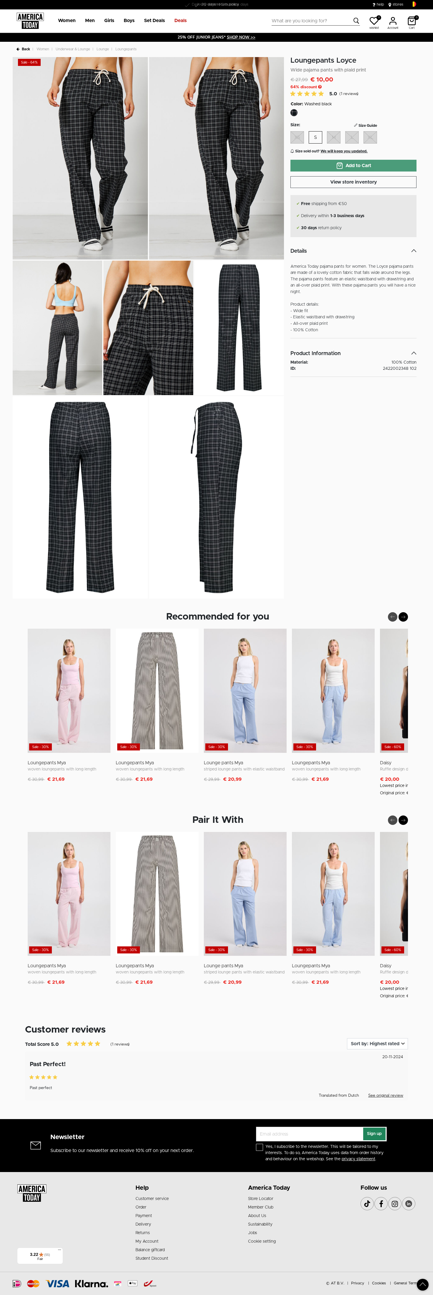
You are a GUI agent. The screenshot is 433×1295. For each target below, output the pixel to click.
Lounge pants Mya (223, 762)
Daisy (385, 762)
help (380, 4)
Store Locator (260, 1199)
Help (142, 1188)
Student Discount (151, 1258)
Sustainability (260, 1224)
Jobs (252, 1233)
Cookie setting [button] (262, 1241)
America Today (269, 1188)
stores (398, 4)
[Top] (423, 1285)
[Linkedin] (408, 1203)
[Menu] (59, 1251)
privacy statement (358, 1159)
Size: (295, 125)
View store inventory (353, 182)
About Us (257, 1216)
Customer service (152, 1199)
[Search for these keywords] (356, 20)
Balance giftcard (150, 1250)
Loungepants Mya (47, 762)
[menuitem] (64, 21)
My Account (146, 1241)
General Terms (406, 1283)
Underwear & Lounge (73, 49)
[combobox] (316, 21)
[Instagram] (394, 1203)
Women (43, 49)
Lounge (103, 49)
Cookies (379, 1283)
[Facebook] (381, 1203)
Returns (142, 1233)
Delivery (143, 1224)
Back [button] (26, 49)
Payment (143, 1216)
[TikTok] (367, 1203)
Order (140, 1207)
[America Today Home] (30, 21)
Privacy (357, 1283)
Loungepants (126, 49)
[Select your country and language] (413, 4)
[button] (67, 21)
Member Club (260, 1207)
